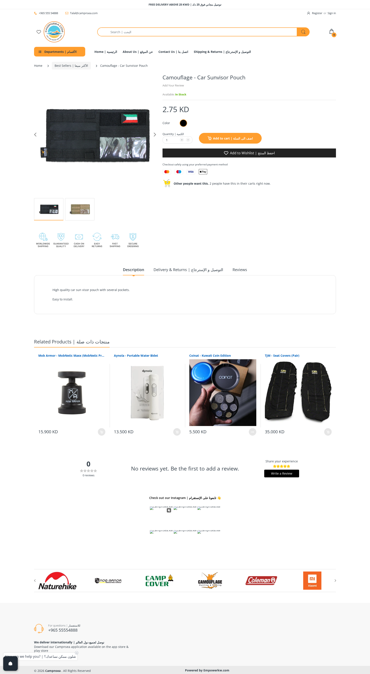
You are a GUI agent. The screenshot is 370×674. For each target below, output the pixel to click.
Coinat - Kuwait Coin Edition (210, 355)
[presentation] (35, 580)
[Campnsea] (54, 32)
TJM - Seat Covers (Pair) (282, 355)
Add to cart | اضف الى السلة (233, 138)
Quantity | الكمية (173, 134)
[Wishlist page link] (39, 32)
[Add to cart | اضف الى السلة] (101, 432)
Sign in (332, 13)
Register (317, 13)
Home (38, 66)
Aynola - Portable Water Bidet (136, 355)
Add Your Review (173, 85)
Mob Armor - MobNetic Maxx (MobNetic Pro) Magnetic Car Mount (71, 355)
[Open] (10, 663)
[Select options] (252, 432)
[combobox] (203, 32)
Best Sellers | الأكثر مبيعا (71, 66)
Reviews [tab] (240, 269)
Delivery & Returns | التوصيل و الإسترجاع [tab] (188, 269)
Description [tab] (133, 269)
